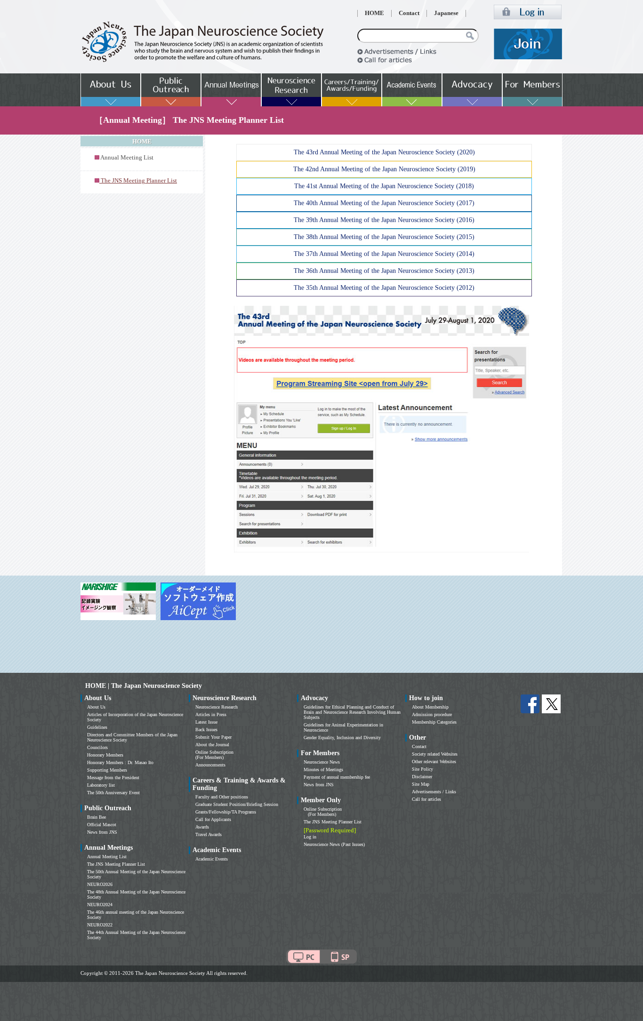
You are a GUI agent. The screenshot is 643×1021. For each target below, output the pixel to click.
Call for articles (426, 799)
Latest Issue (206, 722)
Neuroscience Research (216, 707)
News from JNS (102, 832)
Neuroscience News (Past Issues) (334, 844)
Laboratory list (101, 785)
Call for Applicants (213, 819)
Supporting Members (107, 770)
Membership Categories (434, 722)
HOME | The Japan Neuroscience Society (143, 685)
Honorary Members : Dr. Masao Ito (120, 762)
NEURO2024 (100, 904)
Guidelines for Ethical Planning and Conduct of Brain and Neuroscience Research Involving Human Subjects (352, 712)
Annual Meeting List (126, 157)
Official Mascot (101, 824)
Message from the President (113, 777)
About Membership (430, 707)
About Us (96, 707)
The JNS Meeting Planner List (116, 864)
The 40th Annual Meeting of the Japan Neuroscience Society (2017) (384, 203)
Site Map (420, 784)
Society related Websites (435, 754)
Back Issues (206, 729)
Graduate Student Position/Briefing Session (236, 804)
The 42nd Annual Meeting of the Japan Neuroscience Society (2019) (384, 169)
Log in (310, 836)
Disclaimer (422, 776)
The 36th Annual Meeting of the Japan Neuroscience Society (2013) (384, 270)
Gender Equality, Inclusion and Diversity (342, 737)
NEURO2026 (100, 884)
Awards (202, 827)
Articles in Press (210, 714)
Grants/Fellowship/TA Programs (225, 811)
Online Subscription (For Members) (214, 755)
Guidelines (97, 727)
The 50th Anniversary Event (113, 792)
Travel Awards (208, 834)
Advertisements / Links (434, 791)
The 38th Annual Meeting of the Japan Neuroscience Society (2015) (384, 236)
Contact (409, 13)
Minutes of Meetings (323, 769)
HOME (374, 13)
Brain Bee (96, 817)
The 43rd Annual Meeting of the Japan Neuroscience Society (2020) (384, 152)
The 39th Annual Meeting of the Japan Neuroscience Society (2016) (384, 219)
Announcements (210, 764)
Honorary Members (105, 755)
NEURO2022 (100, 924)
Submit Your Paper (213, 737)
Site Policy (422, 769)
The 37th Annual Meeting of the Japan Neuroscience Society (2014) (384, 253)
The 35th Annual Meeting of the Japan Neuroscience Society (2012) (384, 287)
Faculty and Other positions (221, 796)
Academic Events (211, 858)
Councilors (97, 747)
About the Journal (212, 744)
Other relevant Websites (434, 761)
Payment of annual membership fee (337, 777)
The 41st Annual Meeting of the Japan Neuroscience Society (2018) (384, 186)
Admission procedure (432, 714)
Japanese (446, 13)
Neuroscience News (322, 762)
